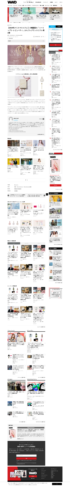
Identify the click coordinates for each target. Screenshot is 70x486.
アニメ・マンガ (18, 359)
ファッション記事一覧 (21, 377)
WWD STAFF (11, 38)
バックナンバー (45, 2)
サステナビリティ (35, 5)
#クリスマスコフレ (20, 186)
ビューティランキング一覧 (57, 149)
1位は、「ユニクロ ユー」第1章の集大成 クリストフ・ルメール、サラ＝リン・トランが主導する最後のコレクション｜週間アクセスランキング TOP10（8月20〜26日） (38, 274)
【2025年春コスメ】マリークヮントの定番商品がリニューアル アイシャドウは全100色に (17, 195)
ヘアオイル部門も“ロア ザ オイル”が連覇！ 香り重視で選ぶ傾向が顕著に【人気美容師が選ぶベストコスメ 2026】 (56, 77)
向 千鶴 (28, 398)
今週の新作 (9, 260)
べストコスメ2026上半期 (26, 214)
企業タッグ (22, 359)
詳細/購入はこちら (20, 438)
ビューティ (15, 5)
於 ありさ (9, 348)
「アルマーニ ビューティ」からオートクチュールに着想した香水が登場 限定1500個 (34, 195)
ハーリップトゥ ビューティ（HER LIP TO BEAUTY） (33, 66)
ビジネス (20, 5)
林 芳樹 (9, 396)
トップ (42, 468)
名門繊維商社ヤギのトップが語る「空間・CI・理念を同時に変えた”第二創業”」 (54, 228)
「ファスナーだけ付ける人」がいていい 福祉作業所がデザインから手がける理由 (38, 403)
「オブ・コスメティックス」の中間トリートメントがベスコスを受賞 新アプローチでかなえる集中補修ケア (57, 265)
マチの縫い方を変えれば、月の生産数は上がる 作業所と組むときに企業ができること (35, 393)
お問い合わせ (52, 475)
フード (21, 259)
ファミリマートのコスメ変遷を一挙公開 (38, 211)
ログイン (61, 2)
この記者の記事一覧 (40, 134)
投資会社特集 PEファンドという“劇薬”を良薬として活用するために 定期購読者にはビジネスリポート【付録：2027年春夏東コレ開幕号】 (55, 179)
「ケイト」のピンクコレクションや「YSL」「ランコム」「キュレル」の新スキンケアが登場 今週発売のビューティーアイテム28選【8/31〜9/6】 (13, 255)
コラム (33, 370)
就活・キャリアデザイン (27, 5)
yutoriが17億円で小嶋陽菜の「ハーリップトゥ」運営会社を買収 (13, 167)
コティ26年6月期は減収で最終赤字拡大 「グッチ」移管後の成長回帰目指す (13, 273)
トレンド (38, 279)
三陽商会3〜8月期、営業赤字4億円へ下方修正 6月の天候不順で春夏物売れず (18, 403)
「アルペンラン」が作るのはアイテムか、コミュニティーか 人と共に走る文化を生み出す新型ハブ (54, 216)
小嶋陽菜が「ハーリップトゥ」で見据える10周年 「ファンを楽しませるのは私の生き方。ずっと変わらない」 (25, 168)
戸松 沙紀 (34, 173)
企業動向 (29, 172)
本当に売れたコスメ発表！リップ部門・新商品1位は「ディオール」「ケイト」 (25, 211)
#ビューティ (16, 184)
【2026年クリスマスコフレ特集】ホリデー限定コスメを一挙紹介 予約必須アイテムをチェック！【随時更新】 (38, 254)
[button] (61, 5)
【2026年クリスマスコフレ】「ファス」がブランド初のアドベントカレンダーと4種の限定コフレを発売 (25, 273)
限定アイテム (13, 232)
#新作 (15, 186)
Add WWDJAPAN (37, 36)
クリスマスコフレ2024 (18, 35)
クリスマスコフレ (12, 35)
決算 (8, 276)
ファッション (10, 5)
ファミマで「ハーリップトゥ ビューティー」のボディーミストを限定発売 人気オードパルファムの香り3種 (13, 229)
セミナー (56, 2)
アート (22, 370)
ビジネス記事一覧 (22, 421)
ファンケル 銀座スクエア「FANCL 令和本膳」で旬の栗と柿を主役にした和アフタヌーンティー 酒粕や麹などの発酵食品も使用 (25, 255)
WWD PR (58, 244)
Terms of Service (20, 463)
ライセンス (16, 275)
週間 (59, 52)
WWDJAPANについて (53, 468)
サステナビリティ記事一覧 (40, 421)
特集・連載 (42, 5)
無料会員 (52, 26)
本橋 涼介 (21, 173)
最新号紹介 (55, 5)
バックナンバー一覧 (58, 189)
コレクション (47, 5)
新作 (8, 35)
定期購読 (51, 2)
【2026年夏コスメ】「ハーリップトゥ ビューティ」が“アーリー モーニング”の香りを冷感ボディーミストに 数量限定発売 (13, 213)
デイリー (52, 52)
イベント (10, 154)
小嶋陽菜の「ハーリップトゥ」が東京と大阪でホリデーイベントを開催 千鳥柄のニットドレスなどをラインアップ (13, 150)
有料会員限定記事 (38, 2)
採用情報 (52, 476)
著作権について (53, 473)
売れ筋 (21, 214)
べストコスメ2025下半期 (26, 235)
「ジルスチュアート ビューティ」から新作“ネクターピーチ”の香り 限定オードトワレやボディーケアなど (56, 122)
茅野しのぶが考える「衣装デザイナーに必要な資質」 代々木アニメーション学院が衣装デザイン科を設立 (16, 344)
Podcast (34, 396)
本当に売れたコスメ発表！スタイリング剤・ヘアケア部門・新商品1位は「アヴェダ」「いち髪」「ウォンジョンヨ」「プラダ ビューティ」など (25, 230)
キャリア (9, 347)
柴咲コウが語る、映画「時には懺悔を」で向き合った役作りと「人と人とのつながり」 (41, 16)
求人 (51, 5)
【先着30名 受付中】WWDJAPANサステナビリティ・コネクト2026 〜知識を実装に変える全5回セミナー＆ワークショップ (28, 18)
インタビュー (22, 172)
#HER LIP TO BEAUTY (17, 188)
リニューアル (37, 348)
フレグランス (9, 232)
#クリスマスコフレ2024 (27, 186)
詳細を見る (55, 185)
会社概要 (52, 474)
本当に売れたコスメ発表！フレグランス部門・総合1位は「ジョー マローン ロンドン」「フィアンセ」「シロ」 (38, 229)
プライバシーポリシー (27, 460)
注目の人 (39, 171)
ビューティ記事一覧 (41, 377)
